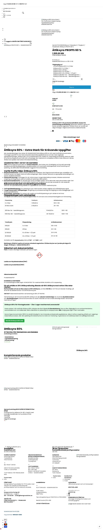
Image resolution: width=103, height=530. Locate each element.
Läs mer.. (55, 452)
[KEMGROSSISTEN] (51, 23)
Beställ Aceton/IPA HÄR (43, 500)
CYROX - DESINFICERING (35, 473)
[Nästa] (6, 116)
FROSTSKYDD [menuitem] (10, 54)
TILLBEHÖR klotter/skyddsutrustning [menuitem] (17, 72)
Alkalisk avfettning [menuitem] (82, 49)
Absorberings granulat (59, 458)
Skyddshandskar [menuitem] (81, 73)
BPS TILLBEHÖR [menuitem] (57, 91)
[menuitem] (7, 15)
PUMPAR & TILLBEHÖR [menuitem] (83, 80)
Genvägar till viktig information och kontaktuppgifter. (79, 499)
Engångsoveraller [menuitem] (35, 63)
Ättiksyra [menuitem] (56, 85)
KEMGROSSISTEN (9, 511)
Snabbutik (7, 342)
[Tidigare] (4, 116)
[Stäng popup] (0, 529)
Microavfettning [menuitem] (81, 52)
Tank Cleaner (56, 473)
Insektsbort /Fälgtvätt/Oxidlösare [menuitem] (87, 58)
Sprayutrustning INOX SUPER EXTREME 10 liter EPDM (19, 410)
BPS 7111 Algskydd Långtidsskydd (62, 447)
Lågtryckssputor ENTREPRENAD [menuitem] (63, 93)
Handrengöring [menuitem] (81, 90)
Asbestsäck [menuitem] (33, 65)
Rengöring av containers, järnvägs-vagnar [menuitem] (66, 80)
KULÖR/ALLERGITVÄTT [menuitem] (13, 98)
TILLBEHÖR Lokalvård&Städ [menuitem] (84, 106)
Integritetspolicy (41, 492)
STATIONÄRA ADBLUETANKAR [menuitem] (85, 81)
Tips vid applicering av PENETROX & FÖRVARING (51, 497)
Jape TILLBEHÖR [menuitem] (58, 111)
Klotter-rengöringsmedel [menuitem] (14, 73)
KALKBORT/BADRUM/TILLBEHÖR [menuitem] (86, 101)
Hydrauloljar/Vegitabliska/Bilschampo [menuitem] (88, 85)
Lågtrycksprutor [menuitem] (81, 60)
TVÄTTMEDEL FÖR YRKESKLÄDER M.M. (14, 473)
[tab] (8, 145)
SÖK (5, 479)
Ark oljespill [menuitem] (56, 67)
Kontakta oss (8, 494)
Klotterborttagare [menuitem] (12, 63)
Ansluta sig (71, 492)
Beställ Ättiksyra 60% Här (14, 321)
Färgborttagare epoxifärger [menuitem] (15, 81)
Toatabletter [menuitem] (10, 52)
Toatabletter (8, 458)
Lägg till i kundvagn (10, 419)
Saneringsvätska (9, 456)
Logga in (16, 494)
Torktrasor (55, 460)
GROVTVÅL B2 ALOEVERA (12, 468)
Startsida (67, 479)
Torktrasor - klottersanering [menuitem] (15, 70)
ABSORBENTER (56, 456)
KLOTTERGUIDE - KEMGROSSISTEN (47, 487)
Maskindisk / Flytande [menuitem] (83, 93)
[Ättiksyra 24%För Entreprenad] (87, 337)
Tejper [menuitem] (32, 67)
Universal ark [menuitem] (57, 65)
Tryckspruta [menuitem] (80, 68)
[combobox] (12, 13)
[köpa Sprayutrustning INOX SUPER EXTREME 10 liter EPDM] (19, 371)
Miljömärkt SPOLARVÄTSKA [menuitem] (14, 85)
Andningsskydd (33, 460)
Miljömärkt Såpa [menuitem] (81, 100)
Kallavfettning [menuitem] (80, 50)
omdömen (12, 452)
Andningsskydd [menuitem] (81, 72)
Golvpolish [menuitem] (79, 98)
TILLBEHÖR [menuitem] (79, 57)
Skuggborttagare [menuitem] (11, 67)
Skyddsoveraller (33, 458)
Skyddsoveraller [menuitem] (81, 70)
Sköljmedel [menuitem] (9, 100)
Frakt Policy (40, 491)
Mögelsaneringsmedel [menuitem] (83, 65)
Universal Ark (56, 461)
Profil (66, 481)
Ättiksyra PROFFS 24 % (14, 447)
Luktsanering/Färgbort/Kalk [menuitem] (62, 110)
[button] (51, 10)
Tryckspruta (32, 461)
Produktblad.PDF (9, 278)
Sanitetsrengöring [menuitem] (12, 57)
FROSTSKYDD (8, 460)
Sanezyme (55, 471)
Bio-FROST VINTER (9, 465)
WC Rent (55, 470)
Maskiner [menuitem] (79, 76)
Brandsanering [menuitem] (11, 80)
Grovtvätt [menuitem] (9, 97)
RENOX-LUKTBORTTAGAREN (37, 471)
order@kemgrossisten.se (9, 8)
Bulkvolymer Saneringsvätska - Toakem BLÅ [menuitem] (20, 50)
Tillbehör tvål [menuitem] (80, 91)
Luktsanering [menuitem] (80, 67)
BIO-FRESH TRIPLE (33, 468)
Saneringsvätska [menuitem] (11, 49)
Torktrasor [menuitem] (56, 63)
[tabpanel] (39, 211)
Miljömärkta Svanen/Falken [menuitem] (85, 55)
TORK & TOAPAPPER (10, 470)
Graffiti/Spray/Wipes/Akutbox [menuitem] (16, 68)
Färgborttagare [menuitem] (58, 88)
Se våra (6, 452)
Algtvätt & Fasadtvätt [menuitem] (60, 86)
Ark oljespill (55, 463)
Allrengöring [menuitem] (80, 97)
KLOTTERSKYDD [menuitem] (11, 65)
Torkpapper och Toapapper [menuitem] (15, 55)
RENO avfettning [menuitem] (81, 54)
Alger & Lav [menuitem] (56, 90)
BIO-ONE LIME (32, 470)
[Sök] (23, 13)
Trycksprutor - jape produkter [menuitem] (62, 113)
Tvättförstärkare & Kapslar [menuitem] (15, 101)
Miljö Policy (39, 494)
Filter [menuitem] (78, 75)
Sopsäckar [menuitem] (79, 105)
